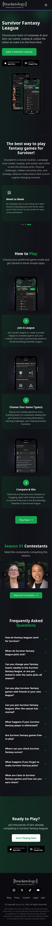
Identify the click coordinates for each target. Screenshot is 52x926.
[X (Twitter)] (22, 890)
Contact (26, 897)
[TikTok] (30, 890)
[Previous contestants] (5, 575)
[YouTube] (38, 890)
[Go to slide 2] (25, 224)
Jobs (43, 897)
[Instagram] (14, 890)
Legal (35, 897)
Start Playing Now (26, 837)
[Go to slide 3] (28, 224)
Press (17, 897)
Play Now (24, 519)
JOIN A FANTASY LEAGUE (19, 51)
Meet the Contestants (24, 595)
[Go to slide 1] (21, 224)
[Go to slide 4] (30, 224)
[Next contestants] (47, 575)
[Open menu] (46, 5)
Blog (9, 897)
